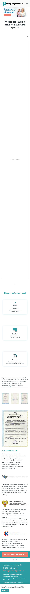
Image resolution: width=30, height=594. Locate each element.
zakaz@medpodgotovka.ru (13, 571)
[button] (15, 554)
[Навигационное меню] (27, 3)
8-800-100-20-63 (10, 568)
